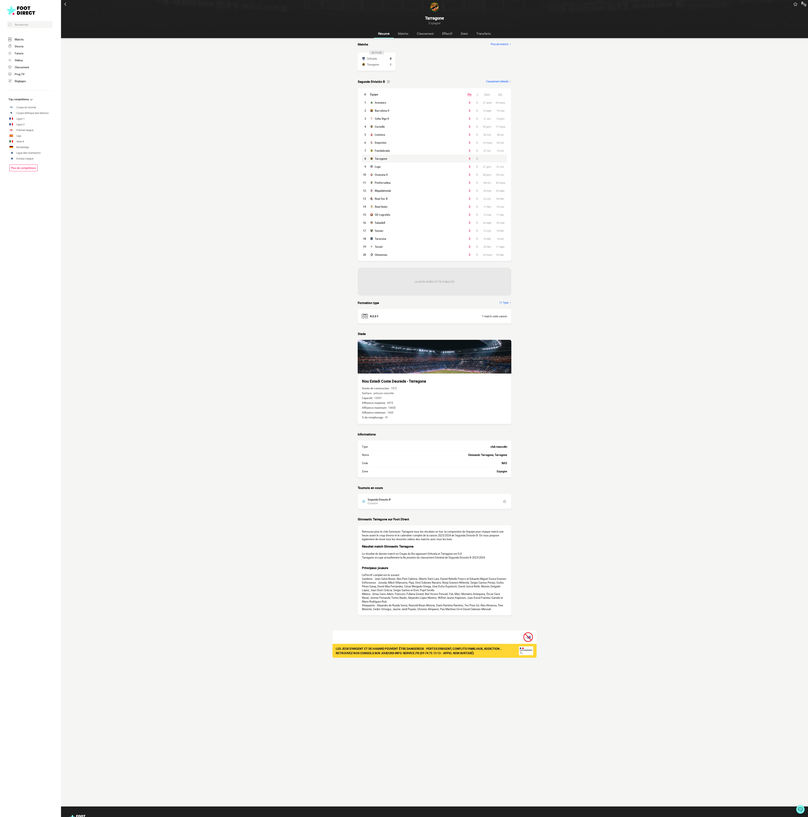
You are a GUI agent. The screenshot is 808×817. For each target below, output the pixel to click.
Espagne (502, 471)
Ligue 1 (20, 119)
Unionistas (381, 255)
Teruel (378, 247)
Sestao (379, 231)
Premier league (24, 130)
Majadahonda (383, 191)
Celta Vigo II (382, 119)
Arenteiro (380, 102)
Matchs (403, 33)
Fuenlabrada (382, 151)
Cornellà (380, 127)
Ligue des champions (28, 153)
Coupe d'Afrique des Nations (32, 113)
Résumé (383, 33)
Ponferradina (383, 183)
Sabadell (380, 223)
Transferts (483, 33)
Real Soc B (381, 199)
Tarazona (380, 239)
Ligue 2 (20, 124)
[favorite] (795, 4)
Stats (464, 33)
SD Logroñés (382, 215)
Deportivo (380, 143)
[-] (800, 809)
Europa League (24, 158)
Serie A (20, 141)
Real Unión (381, 207)
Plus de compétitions (23, 168)
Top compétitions (19, 99)
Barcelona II (382, 111)
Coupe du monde (26, 107)
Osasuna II (381, 175)
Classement (425, 33)
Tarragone (381, 159)
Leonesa (380, 135)
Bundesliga (22, 147)
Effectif (447, 33)
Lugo (378, 167)
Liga (18, 136)
